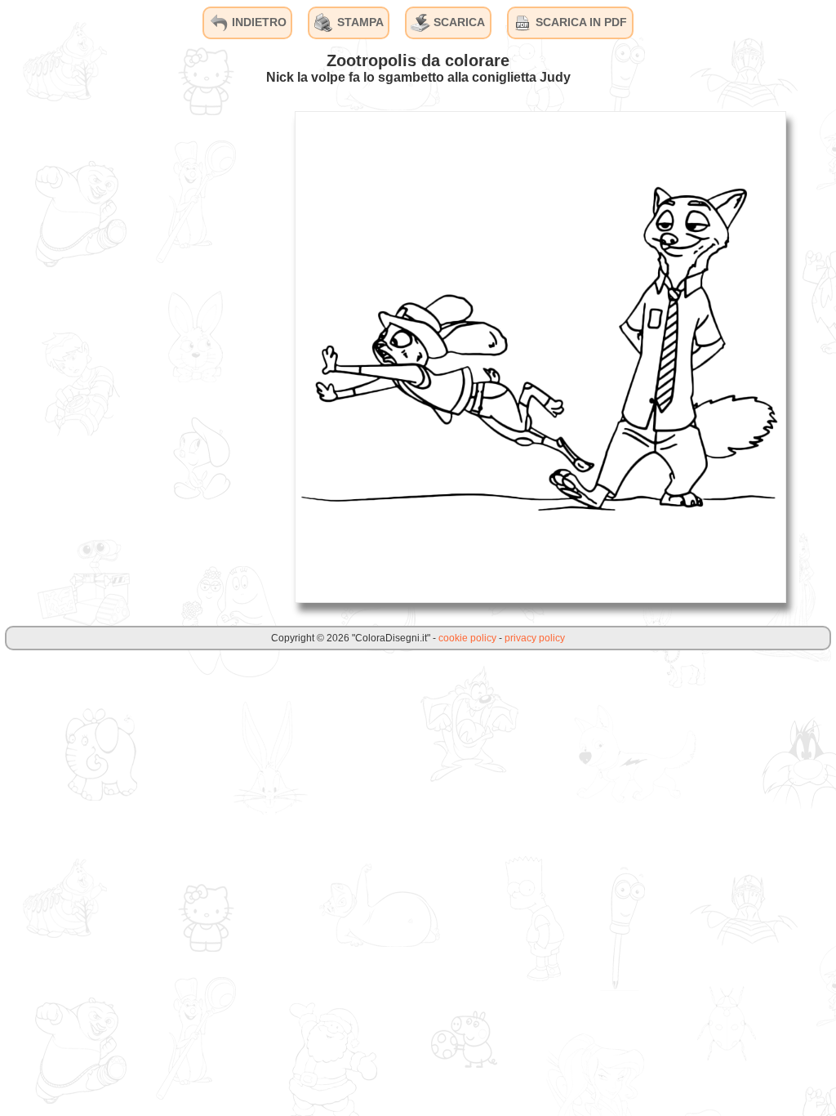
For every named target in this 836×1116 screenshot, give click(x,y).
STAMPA (359, 22)
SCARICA (457, 22)
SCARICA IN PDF (579, 22)
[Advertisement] (159, 356)
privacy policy (535, 638)
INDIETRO (258, 22)
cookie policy (467, 638)
